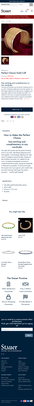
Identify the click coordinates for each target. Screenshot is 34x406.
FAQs (2, 365)
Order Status (21, 363)
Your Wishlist (21, 365)
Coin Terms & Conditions (8, 380)
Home (2, 21)
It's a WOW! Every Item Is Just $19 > (17, 16)
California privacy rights (7, 385)
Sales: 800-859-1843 (24, 380)
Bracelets (9, 21)
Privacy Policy (5, 383)
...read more (26, 99)
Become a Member (23, 369)
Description (6, 131)
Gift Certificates (22, 371)
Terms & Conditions (6, 382)
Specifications (7, 181)
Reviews (5, 200)
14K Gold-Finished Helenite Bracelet (6, 236)
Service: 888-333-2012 (24, 382)
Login (19, 361)
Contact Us (4, 363)
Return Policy (4, 378)
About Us (3, 361)
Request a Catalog (23, 367)
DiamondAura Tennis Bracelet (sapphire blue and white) (25, 264)
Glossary (3, 369)
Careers (3, 371)
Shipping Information (6, 367)
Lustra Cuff (21, 235)
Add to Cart (16, 109)
